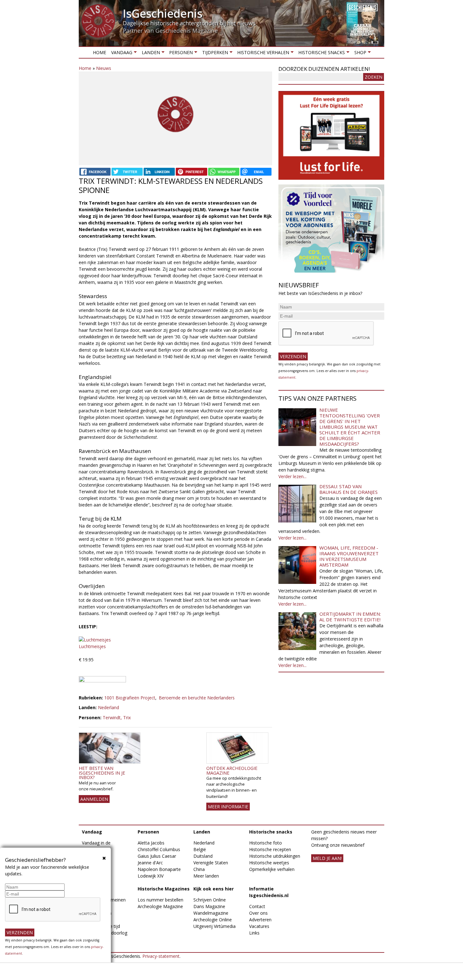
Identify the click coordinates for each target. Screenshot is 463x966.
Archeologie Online (212, 920)
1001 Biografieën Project (129, 698)
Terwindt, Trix (117, 717)
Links (254, 933)
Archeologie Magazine (160, 906)
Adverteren (260, 920)
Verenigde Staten (210, 863)
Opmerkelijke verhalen (271, 869)
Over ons (258, 913)
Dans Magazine (209, 906)
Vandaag (120, 53)
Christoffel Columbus (159, 849)
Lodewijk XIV (150, 876)
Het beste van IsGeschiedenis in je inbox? (102, 772)
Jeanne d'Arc (150, 863)
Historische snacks (320, 53)
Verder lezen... (292, 476)
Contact (257, 906)
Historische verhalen (262, 53)
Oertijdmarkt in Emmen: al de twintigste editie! (350, 617)
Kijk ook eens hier (213, 889)
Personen (180, 53)
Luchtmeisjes (92, 646)
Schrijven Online (209, 900)
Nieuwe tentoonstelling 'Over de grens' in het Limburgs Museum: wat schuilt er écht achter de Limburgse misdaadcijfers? (349, 427)
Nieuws (103, 68)
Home (99, 52)
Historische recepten (270, 849)
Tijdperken (213, 53)
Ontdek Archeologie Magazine (231, 770)
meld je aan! (327, 858)
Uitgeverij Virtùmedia (214, 926)
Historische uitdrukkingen (274, 856)
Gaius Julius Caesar (157, 856)
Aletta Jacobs (151, 843)
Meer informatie (228, 807)
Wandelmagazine (210, 913)
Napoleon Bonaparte (159, 869)
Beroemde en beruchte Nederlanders (197, 698)
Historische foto (265, 843)
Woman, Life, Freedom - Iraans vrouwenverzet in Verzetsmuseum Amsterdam (349, 556)
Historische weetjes (269, 863)
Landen (149, 53)
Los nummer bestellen (160, 900)
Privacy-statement (161, 956)
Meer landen (206, 876)
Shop (359, 53)
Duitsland (203, 856)
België (199, 849)
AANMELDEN (94, 799)
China (199, 869)
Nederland (108, 707)
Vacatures (259, 926)
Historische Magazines (164, 889)
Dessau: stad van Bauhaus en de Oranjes (348, 489)
